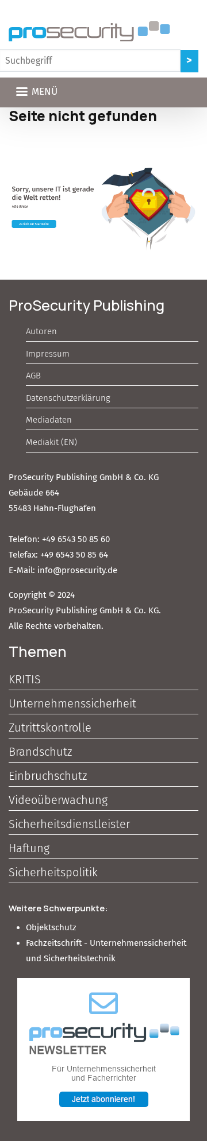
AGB (33, 375)
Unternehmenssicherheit (72, 703)
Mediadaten (49, 420)
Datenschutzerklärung (68, 398)
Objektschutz (51, 927)
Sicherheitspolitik (53, 872)
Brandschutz (40, 752)
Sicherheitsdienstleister (69, 824)
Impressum (48, 354)
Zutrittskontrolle (50, 727)
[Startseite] (89, 31)
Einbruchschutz (48, 776)
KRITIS (25, 679)
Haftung (29, 848)
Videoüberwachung (58, 800)
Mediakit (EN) (51, 442)
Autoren (41, 331)
